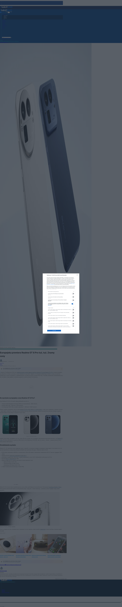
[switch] (73, 293)
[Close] (77, 275)
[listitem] (61, 291)
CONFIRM (54, 330)
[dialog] (61, 303)
